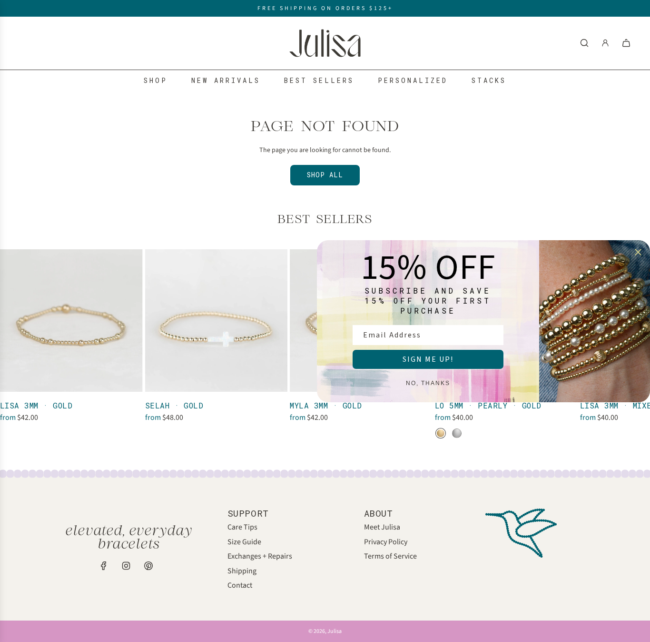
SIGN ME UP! (428, 359)
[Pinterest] (148, 565)
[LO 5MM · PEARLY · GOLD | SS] (457, 433)
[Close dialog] (638, 252)
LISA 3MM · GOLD (36, 405)
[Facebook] (103, 565)
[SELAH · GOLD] (216, 320)
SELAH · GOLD (174, 405)
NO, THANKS (428, 383)
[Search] (584, 42)
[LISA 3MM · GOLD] (71, 320)
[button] (10, 344)
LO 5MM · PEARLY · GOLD (488, 405)
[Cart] (626, 42)
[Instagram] (126, 565)
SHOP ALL (325, 174)
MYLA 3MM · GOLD (326, 405)
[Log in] (605, 42)
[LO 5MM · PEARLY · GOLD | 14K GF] (440, 433)
